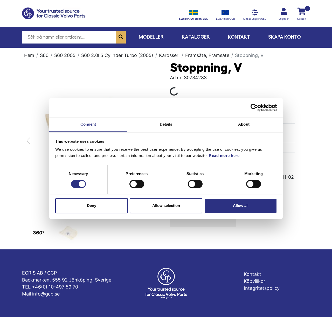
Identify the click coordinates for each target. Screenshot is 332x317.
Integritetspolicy (262, 288)
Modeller (151, 36)
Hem (29, 55)
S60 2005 (64, 55)
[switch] (136, 184)
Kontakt (239, 36)
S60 (44, 55)
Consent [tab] (88, 124)
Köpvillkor (254, 281)
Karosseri (169, 55)
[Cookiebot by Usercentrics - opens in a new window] (254, 107)
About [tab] (244, 124)
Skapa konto (284, 36)
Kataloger (196, 36)
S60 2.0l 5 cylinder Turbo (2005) (117, 55)
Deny (91, 205)
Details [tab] (166, 124)
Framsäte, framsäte (207, 55)
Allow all (240, 205)
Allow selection (166, 205)
